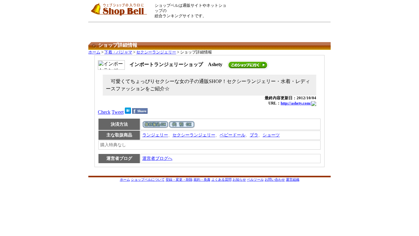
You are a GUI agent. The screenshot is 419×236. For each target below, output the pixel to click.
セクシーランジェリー (156, 52)
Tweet (118, 112)
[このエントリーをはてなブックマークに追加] (128, 112)
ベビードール (232, 135)
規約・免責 (202, 179)
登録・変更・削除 (179, 179)
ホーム (94, 52)
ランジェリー (155, 135)
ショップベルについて (148, 179)
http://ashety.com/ (296, 103)
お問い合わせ (275, 179)
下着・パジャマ (118, 52)
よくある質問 (221, 179)
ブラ (254, 135)
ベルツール (255, 179)
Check (104, 112)
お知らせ (239, 179)
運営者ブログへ (157, 158)
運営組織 (292, 179)
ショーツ (271, 135)
